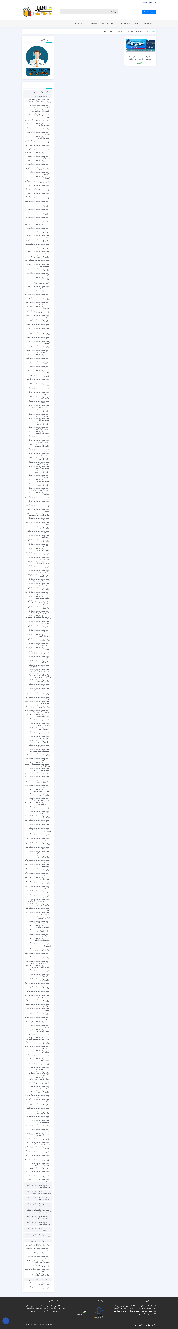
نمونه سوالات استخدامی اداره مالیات (37, 145)
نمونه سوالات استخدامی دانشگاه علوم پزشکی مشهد (39, 1211)
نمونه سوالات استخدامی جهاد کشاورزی (40, 375)
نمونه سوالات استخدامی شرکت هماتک (39, 971)
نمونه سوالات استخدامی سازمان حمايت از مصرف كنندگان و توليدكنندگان (39, 602)
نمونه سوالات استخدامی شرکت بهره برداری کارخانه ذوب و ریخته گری (37, 711)
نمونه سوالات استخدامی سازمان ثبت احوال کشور (37, 588)
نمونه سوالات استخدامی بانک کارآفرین (40, 173)
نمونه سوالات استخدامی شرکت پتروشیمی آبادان (39, 733)
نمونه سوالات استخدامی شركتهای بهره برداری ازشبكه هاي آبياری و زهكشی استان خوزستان (39, 675)
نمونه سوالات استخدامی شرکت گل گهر (38, 909)
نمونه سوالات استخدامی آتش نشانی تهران (37, 128)
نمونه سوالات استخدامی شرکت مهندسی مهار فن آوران (39, 949)
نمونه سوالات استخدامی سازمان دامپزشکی (39, 607)
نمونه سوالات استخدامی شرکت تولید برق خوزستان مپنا (37, 803)
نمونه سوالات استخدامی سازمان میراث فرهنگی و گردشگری (39, 653)
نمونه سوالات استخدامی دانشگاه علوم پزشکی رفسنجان (39, 445)
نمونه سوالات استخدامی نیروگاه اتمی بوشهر (37, 1100)
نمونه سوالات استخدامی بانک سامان (37, 217)
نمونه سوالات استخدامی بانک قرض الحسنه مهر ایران (38, 168)
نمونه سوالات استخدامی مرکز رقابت (37, 1055)
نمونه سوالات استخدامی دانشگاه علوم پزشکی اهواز (39, 1186)
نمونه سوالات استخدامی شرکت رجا (38, 824)
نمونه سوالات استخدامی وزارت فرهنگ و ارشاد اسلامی (39, 1164)
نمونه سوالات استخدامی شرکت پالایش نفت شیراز (39, 728)
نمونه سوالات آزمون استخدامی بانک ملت (38, 189)
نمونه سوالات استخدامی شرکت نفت (37, 953)
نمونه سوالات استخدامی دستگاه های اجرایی (37, 506)
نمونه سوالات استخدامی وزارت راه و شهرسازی (37, 1147)
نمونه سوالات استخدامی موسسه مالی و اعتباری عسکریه (39, 256)
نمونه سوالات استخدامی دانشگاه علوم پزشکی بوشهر (39, 436)
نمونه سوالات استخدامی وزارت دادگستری (39, 1138)
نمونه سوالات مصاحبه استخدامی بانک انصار (37, 261)
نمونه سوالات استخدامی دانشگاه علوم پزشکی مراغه (39, 480)
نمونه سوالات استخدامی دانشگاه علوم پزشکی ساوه (39, 454)
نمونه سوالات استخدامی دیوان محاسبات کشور (39, 527)
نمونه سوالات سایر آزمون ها (40, 1241)
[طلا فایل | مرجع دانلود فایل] (38, 12)
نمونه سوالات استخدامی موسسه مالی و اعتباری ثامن (39, 1091)
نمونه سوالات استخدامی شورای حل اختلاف (38, 987)
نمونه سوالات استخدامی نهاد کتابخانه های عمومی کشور (37, 1096)
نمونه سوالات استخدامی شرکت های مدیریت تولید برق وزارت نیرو (38, 966)
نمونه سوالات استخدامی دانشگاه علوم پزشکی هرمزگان (39, 484)
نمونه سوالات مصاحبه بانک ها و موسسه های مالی (39, 1288)
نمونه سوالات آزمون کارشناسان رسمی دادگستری (39, 1265)
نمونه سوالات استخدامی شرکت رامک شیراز (37, 821)
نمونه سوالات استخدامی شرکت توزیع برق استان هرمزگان (37, 781)
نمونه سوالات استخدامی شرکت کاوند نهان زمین (37, 896)
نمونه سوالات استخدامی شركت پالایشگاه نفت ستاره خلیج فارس (39, 666)
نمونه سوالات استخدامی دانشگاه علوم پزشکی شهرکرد (39, 415)
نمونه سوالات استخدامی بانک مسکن (37, 248)
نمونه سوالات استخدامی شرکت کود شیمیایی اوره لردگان (38, 904)
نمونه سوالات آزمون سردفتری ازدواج (37, 120)
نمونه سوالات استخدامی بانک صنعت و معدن (37, 236)
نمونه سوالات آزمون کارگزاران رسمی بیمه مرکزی (37, 1270)
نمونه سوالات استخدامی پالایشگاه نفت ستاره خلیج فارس (38, 312)
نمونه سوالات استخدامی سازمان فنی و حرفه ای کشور (37, 635)
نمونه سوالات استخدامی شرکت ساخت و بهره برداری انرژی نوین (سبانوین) (39, 829)
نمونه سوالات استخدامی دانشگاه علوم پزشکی (39, 410)
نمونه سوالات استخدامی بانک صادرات (37, 164)
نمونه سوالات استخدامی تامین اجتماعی (40, 367)
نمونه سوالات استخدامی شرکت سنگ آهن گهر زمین (37, 839)
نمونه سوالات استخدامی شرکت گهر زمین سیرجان (38, 913)
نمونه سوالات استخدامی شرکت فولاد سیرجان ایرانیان (37, 878)
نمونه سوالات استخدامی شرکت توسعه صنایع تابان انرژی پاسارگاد (39, 799)
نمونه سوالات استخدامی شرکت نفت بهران (37, 957)
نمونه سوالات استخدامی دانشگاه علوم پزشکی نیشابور (39, 1217)
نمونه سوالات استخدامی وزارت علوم (37, 1155)
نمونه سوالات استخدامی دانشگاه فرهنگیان (39, 493)
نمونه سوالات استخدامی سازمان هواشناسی (39, 657)
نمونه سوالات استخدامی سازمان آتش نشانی (39, 1229)
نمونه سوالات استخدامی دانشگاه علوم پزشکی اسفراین (39, 428)
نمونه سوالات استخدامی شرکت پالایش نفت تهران (39, 724)
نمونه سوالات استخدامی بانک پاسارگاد (40, 205)
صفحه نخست (148, 23)
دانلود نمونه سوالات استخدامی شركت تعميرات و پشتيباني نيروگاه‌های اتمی (38, 100)
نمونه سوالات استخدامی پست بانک (38, 354)
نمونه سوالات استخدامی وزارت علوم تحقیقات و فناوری (37, 1160)
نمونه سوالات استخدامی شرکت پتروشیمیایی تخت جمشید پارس (39, 750)
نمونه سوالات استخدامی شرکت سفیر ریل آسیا (37, 835)
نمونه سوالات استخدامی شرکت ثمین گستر (37, 808)
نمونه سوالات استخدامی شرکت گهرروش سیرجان (39, 917)
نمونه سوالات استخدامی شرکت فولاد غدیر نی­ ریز (37, 882)
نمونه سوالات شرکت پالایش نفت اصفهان (39, 1180)
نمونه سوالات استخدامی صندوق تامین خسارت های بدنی (37, 996)
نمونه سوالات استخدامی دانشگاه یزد (37, 501)
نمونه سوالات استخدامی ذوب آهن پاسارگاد (38, 532)
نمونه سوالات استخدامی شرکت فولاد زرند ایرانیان (37, 861)
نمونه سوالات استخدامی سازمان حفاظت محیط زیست (39, 597)
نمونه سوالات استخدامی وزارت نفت (38, 1167)
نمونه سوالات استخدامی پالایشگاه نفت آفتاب (38, 307)
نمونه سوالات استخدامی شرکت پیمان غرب (37, 754)
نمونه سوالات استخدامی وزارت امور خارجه (38, 1125)
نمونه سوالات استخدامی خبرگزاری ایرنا (38, 380)
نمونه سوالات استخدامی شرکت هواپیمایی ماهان (39, 979)
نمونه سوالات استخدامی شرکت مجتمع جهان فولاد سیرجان (39, 922)
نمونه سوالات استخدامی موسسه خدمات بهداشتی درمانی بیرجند (39, 1078)
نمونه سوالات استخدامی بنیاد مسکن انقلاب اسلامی (38, 287)
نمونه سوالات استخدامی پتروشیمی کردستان (38, 342)
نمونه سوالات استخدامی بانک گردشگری (40, 177)
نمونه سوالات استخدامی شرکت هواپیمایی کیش (39, 975)
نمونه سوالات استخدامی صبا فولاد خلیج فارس (38, 992)
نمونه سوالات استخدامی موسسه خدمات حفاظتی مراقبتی (39, 1083)
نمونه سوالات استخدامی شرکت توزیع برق (37, 777)
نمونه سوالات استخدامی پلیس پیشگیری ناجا (40, 362)
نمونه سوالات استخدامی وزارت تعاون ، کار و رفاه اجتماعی (37, 1134)
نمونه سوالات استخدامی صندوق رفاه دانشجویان (37, 1000)
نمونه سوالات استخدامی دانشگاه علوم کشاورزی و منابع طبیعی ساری (38, 489)
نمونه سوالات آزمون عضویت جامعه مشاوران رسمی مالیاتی (38, 1261)
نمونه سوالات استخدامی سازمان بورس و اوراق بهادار (39, 562)
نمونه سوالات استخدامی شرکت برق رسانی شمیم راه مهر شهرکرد (38, 706)
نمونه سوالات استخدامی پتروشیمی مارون (38, 346)
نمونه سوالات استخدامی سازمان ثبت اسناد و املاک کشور (37, 593)
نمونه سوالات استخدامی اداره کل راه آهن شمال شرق (37, 141)
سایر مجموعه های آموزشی (40, 92)
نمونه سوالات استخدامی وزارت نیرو (38, 1171)
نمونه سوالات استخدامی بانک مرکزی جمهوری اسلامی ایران (37, 181)
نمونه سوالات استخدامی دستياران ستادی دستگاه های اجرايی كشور (38, 514)
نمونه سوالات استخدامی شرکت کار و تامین (37, 891)
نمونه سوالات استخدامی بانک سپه (38, 221)
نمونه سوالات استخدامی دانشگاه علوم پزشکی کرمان (39, 1205)
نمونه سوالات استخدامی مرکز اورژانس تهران (40, 1051)
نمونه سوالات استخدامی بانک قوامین (37, 244)
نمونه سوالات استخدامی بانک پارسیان (37, 201)
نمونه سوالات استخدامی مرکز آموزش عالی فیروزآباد (37, 1047)
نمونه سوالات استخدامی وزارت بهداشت (39, 1130)
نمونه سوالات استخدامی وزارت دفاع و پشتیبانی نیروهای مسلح (37, 1143)
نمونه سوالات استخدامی (41, 96)
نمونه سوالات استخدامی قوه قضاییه (38, 1021)
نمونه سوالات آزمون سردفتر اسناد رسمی (38, 1257)
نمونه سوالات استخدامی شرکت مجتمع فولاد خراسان (39, 926)
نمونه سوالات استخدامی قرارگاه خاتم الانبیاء (37, 1013)
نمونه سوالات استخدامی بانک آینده (38, 193)
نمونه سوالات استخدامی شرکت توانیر (37, 773)
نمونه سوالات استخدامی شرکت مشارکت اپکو (39, 935)
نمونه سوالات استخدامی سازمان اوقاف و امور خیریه (39, 549)
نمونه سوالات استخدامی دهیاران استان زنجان (39, 519)
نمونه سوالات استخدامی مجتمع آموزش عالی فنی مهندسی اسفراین (38, 1038)
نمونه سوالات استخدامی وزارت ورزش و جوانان (39, 1176)
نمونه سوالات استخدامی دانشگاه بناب (39, 389)
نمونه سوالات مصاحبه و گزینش (39, 1280)
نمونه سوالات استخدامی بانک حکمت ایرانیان (37, 213)
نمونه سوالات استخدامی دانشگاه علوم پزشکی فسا (39, 458)
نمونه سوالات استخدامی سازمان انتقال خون (39, 545)
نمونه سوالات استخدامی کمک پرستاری (40, 1026)
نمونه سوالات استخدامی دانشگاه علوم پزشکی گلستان (39, 476)
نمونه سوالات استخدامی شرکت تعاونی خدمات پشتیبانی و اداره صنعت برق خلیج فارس (38, 764)
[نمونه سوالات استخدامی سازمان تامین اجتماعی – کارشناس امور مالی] (140, 45)
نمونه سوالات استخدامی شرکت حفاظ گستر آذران (39, 812)
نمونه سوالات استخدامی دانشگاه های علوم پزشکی (37, 498)
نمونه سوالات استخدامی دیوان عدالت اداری (37, 523)
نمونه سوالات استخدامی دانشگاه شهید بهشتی (39, 397)
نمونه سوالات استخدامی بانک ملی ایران (38, 278)
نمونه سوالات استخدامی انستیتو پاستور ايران (39, 157)
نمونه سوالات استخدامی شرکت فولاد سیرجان (37, 874)
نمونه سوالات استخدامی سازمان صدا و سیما (37, 626)
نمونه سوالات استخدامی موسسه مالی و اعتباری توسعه (39, 1087)
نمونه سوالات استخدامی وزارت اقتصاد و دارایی (39, 1121)
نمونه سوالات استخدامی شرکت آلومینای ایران (39, 685)
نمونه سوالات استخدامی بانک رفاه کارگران (38, 274)
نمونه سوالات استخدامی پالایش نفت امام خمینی (37, 298)
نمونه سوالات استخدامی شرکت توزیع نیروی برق (37, 786)
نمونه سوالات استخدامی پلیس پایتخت (37, 358)
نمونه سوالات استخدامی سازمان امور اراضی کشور (37, 536)
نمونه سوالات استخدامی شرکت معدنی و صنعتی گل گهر (39, 939)
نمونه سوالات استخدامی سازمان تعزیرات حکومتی (39, 584)
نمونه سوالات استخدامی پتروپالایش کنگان (38, 316)
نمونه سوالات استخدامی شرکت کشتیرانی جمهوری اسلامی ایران (39, 900)
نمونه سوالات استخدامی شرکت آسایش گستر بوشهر (39, 680)
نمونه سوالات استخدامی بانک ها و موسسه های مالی (38, 265)
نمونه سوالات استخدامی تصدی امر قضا (38, 371)
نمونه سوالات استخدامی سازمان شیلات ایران (39, 622)
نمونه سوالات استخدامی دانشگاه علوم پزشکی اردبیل (39, 423)
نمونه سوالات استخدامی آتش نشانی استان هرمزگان (37, 124)
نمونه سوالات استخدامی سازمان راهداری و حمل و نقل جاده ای (39, 612)
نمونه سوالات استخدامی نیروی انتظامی (39, 1104)
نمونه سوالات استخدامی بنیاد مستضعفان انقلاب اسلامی (40, 282)
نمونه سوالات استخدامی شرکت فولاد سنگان (37, 869)
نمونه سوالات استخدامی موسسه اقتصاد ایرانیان (39, 1064)
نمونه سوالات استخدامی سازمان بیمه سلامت (37, 567)
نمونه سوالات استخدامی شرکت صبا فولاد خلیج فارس (38, 848)
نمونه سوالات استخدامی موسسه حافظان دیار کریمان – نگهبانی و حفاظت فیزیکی (39, 1073)
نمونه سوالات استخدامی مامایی (39, 1034)
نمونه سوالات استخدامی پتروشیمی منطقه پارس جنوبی (38, 351)
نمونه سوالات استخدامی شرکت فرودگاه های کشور (39, 856)
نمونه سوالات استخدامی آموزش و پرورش (38, 133)
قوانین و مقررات (107, 23)
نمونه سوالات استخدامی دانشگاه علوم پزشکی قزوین (39, 463)
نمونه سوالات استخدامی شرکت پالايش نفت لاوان (39, 719)
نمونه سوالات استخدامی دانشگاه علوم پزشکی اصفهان (39, 432)
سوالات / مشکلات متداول (129, 23)
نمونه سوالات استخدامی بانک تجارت (38, 209)
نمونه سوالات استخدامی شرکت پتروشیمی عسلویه (39, 741)
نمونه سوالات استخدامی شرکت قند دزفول (38, 1235)
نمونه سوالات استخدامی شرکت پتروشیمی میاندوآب (39, 746)
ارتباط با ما (78, 23)
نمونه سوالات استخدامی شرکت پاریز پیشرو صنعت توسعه (37, 715)
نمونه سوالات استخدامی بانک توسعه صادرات (38, 269)
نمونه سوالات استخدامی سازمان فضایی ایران (39, 631)
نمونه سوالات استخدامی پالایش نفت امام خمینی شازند (37, 303)
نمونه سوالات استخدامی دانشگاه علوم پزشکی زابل (39, 450)
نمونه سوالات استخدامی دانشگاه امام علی (37, 384)
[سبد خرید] (5, 1320)
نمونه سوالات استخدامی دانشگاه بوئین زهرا (39, 393)
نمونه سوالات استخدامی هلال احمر (38, 1108)
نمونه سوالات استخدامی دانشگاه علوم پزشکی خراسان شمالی (39, 1192)
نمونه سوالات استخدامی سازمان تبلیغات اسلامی (39, 575)
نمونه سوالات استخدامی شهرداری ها (37, 983)
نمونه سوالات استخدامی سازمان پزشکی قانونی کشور (39, 571)
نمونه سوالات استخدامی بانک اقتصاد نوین (38, 197)
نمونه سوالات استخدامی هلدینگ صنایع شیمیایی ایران (39, 1112)
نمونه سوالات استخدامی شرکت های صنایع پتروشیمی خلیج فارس (38, 962)
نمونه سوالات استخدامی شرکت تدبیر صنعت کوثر (37, 759)
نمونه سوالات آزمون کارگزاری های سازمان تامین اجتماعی (38, 1274)
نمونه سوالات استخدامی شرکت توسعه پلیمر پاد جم (39, 794)
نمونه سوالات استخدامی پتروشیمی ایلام (38, 329)
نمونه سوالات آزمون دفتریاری (40, 1252)
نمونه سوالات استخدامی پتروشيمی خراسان (38, 320)
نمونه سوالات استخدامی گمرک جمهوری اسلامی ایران (39, 1030)
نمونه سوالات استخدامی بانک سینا (38, 228)
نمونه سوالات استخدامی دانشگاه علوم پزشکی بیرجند (39, 441)
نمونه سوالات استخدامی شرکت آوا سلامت (38, 693)
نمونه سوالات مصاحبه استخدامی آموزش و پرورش (39, 1283)
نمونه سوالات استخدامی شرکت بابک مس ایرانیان (37, 702)
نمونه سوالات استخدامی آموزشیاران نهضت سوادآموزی (37, 137)
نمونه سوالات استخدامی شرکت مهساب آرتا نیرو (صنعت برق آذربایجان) (40, 944)
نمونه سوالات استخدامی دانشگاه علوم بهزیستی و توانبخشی (39, 406)
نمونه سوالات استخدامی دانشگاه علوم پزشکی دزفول (39, 1198)
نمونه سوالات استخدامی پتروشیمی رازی (38, 333)
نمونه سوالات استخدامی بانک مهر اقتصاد (38, 252)
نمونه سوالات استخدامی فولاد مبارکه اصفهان (37, 1009)
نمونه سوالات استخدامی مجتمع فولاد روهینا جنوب (37, 1042)
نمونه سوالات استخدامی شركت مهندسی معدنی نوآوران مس (39, 670)
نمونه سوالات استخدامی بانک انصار (38, 160)
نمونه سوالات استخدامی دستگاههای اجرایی (38, 510)
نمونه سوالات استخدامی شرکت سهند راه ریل (37, 843)
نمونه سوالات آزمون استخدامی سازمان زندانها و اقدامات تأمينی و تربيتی (39, 115)
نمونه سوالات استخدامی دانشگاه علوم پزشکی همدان (39, 1223)
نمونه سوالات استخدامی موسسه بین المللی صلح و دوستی (37, 1068)
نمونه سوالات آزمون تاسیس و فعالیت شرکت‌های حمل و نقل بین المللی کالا (37, 1244)
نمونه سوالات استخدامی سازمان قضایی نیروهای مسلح (39, 639)
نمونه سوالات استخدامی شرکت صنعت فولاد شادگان (39, 852)
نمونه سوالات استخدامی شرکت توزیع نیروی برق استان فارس (37, 790)
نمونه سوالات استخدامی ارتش (39, 149)
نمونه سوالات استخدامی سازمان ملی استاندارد (37, 648)
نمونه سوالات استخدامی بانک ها (39, 185)
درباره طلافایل (92, 23)
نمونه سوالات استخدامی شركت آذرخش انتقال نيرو (39, 661)
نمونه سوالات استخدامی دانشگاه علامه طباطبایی (39, 402)
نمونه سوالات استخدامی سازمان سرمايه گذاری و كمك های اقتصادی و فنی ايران (38, 617)
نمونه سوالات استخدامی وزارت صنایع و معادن (37, 1152)
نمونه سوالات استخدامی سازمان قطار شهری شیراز (39, 644)
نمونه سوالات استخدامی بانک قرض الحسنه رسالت (38, 240)
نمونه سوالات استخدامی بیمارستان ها (37, 294)
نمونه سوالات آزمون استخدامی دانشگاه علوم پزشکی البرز (39, 110)
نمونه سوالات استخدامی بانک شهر (38, 232)
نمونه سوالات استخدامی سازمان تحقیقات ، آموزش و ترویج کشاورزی (38, 580)
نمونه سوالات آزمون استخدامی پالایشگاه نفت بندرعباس (39, 106)
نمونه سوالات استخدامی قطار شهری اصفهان (37, 1018)
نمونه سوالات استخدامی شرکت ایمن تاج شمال (37, 698)
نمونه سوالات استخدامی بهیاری (39, 290)
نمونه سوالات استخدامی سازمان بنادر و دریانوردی (37, 553)
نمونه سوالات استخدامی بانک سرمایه (37, 224)
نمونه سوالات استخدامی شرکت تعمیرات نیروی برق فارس (39, 769)
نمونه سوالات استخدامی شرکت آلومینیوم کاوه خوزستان (39, 689)
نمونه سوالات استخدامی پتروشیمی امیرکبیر (38, 325)
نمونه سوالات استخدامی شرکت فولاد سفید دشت (37, 865)
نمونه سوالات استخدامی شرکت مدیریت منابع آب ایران (39, 930)
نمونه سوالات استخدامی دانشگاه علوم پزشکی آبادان (39, 419)
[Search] (62, 11)
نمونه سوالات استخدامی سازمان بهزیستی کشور (39, 558)
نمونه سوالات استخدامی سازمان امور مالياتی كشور (37, 540)
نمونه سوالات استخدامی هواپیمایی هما (38, 1117)
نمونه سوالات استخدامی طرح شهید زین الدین (38, 1005)
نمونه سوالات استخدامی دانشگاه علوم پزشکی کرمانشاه (39, 471)
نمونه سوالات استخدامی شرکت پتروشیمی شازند (39, 737)
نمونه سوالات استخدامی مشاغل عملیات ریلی (39, 1059)
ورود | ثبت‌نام (148, 12)
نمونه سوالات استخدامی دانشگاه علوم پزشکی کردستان (39, 467)
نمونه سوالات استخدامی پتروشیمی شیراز (38, 338)
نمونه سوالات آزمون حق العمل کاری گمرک (38, 1249)
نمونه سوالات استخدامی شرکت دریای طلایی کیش (37, 816)
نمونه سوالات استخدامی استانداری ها (37, 152)
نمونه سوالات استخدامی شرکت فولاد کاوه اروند (37, 887)
